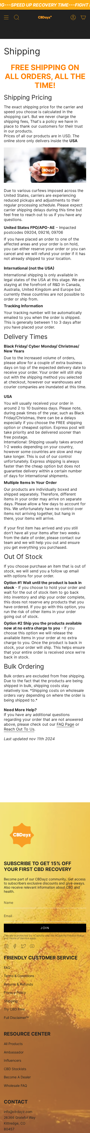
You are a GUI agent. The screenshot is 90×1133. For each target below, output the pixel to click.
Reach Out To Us (19, 729)
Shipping (11, 1001)
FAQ (7, 967)
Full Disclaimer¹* (16, 1018)
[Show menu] (6, 17)
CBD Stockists (15, 1069)
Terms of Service (19, 938)
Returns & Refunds (18, 984)
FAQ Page (65, 724)
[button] (17, 17)
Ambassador (14, 1052)
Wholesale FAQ (15, 1085)
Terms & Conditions (19, 976)
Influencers (12, 1060)
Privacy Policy (75, 935)
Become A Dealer (17, 1077)
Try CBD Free (14, 1009)
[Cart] (83, 17)
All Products (13, 1044)
